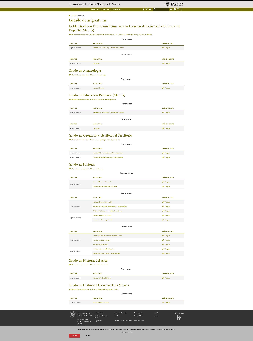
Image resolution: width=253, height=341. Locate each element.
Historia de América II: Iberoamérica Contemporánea (110, 206)
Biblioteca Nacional (120, 313)
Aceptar (74, 335)
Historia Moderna (98, 88)
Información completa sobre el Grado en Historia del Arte (90, 265)
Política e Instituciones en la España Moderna (107, 211)
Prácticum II (96, 63)
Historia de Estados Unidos (101, 240)
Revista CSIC (138, 316)
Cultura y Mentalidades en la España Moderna (107, 236)
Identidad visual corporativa (123, 321)
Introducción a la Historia (101, 302)
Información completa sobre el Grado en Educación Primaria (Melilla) (93, 99)
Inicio (70, 16)
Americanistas (99, 313)
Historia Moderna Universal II (102, 202)
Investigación (116, 9)
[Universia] (179, 313)
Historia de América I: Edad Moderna (105, 186)
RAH (116, 316)
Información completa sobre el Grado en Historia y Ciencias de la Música (94, 289)
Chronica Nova (139, 321)
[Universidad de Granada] (174, 4)
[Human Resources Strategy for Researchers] (179, 318)
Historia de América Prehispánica (103, 249)
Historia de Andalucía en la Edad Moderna (106, 253)
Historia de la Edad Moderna (102, 278)
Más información (127, 332)
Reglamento (98, 321)
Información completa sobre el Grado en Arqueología (88, 75)
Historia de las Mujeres (100, 244)
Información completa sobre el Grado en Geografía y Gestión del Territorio (95, 140)
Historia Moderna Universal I (102, 182)
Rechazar (87, 335)
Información (96, 9)
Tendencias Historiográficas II (102, 220)
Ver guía (167, 48)
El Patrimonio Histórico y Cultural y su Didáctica (108, 48)
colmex (156, 316)
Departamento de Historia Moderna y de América (94, 4)
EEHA (156, 313)
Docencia (105, 9)
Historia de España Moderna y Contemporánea (108, 157)
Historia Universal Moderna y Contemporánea (108, 153)
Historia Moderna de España (102, 215)
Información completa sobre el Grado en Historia (87, 169)
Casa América (138, 313)
